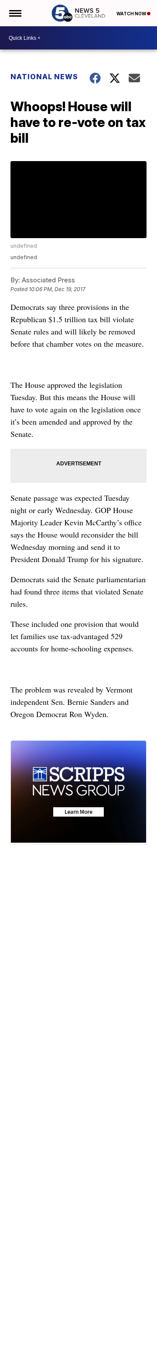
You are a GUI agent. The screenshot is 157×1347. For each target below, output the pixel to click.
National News (44, 76)
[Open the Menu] (15, 13)
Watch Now (131, 13)
